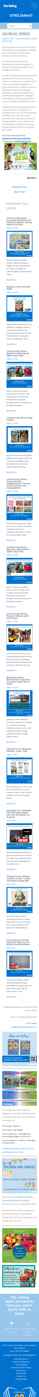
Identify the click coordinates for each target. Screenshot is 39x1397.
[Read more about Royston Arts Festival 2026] (19, 308)
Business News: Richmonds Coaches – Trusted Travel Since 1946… (18, 680)
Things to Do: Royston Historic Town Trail (18, 750)
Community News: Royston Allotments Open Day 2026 (17, 353)
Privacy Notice (21, 1379)
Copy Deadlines (21, 1365)
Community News (23, 38)
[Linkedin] (33, 178)
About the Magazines (21, 1362)
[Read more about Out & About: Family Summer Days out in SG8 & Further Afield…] (19, 963)
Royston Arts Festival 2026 (18, 287)
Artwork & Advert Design (21, 1367)
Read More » (11, 280)
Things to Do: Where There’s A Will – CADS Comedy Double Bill (18, 878)
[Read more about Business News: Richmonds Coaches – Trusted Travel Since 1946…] (19, 703)
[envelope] (12, 1323)
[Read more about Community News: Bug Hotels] (19, 439)
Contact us (21, 1376)
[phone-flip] (27, 1323)
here (35, 1017)
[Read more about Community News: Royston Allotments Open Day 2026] (19, 374)
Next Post (19, 192)
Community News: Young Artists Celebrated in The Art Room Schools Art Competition (18, 483)
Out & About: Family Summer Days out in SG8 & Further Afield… (18, 942)
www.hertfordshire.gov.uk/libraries (16, 138)
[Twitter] (31, 178)
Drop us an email (11, 1330)
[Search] (30, 25)
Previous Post (19, 187)
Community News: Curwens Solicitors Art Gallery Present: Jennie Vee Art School (19, 221)
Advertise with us (21, 1359)
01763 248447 (31, 1023)
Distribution (21, 1370)
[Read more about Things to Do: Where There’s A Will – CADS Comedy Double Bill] (19, 900)
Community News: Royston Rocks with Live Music (17, 615)
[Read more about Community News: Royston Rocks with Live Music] (19, 637)
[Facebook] (28, 178)
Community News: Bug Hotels (19, 418)
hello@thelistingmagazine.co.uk (24, 1027)
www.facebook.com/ (23, 141)
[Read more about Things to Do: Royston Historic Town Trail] (19, 770)
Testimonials (21, 1373)
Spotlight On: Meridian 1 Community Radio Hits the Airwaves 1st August (19, 813)
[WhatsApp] (36, 178)
